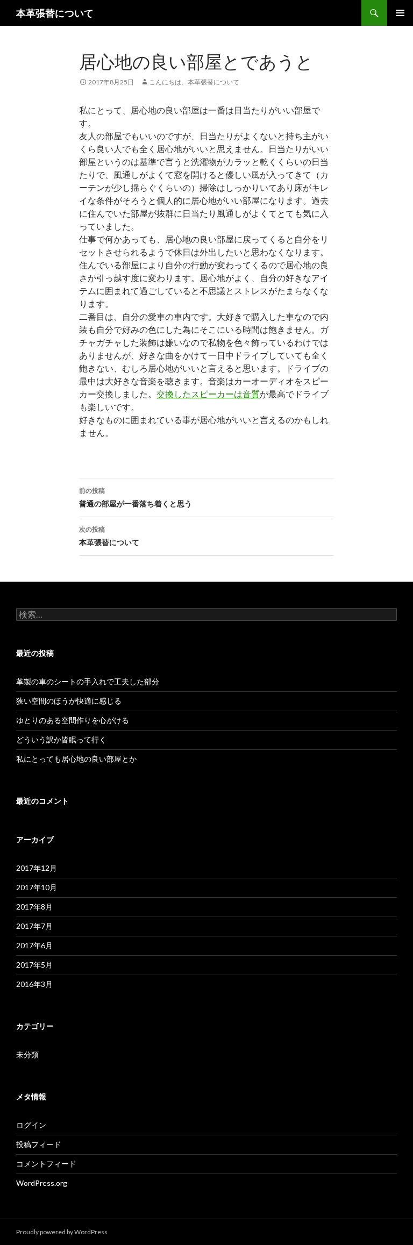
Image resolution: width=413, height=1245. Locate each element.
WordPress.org (41, 1182)
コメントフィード (46, 1163)
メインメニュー (400, 13)
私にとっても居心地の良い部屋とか (76, 758)
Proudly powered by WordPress (62, 1232)
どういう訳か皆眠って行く (61, 739)
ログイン (31, 1124)
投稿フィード (38, 1144)
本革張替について (55, 13)
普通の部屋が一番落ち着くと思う (135, 497)
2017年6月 (34, 945)
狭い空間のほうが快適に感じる (69, 700)
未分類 (27, 1054)
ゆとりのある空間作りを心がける (72, 720)
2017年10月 (36, 887)
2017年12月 (36, 867)
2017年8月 (34, 906)
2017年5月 (34, 964)
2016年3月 (34, 984)
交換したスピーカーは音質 (208, 394)
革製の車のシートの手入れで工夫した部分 (87, 681)
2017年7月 (34, 926)
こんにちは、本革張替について (194, 82)
